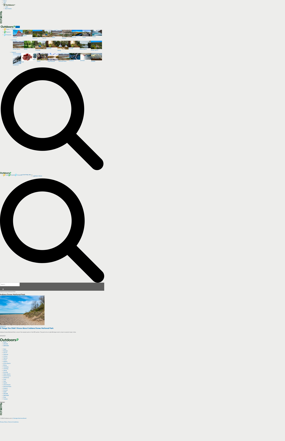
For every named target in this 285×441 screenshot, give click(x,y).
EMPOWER (6, 345)
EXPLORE (5, 344)
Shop (4, 397)
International (51, 61)
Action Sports (16, 49)
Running (71, 48)
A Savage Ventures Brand (19, 418)
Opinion (64, 38)
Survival (82, 60)
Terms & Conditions (13, 422)
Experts (25, 35)
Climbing (48, 48)
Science (71, 60)
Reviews (74, 37)
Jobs (4, 2)
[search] (10, 284)
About (5, 1)
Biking (25, 49)
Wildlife (93, 61)
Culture (15, 37)
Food (22, 61)
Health (39, 61)
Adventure (16, 64)
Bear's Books (8, 8)
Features (35, 38)
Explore (8, 32)
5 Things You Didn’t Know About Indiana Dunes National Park (26, 328)
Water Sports (83, 49)
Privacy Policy (3, 422)
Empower (8, 34)
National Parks (62, 61)
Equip (7, 29)
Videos (94, 36)
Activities (13, 40)
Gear (34, 59)
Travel (84, 37)
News (53, 37)
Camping (37, 50)
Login (6, 6)
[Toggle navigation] (17, 27)
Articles (13, 29)
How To (44, 38)
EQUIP (4, 342)
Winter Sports (94, 50)
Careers (5, 399)
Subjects (13, 52)
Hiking (59, 50)
